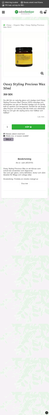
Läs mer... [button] (42, 117)
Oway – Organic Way (15, 25)
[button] (45, 12)
